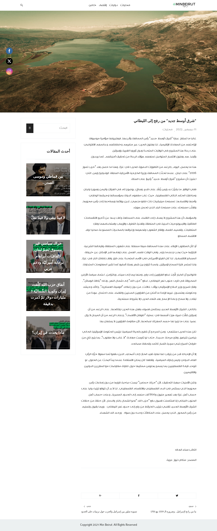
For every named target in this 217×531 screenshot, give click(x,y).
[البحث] (29, 128)
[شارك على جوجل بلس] (100, 496)
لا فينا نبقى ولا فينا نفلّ (48, 218)
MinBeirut (168, 475)
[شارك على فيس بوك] (139, 496)
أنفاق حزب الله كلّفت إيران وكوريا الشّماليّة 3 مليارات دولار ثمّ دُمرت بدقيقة (48, 294)
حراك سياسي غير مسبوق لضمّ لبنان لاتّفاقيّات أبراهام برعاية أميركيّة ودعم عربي (48, 256)
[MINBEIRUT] (176, 5)
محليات (168, 129)
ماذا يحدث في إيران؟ (48, 333)
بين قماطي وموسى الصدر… (48, 180)
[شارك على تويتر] (177, 496)
